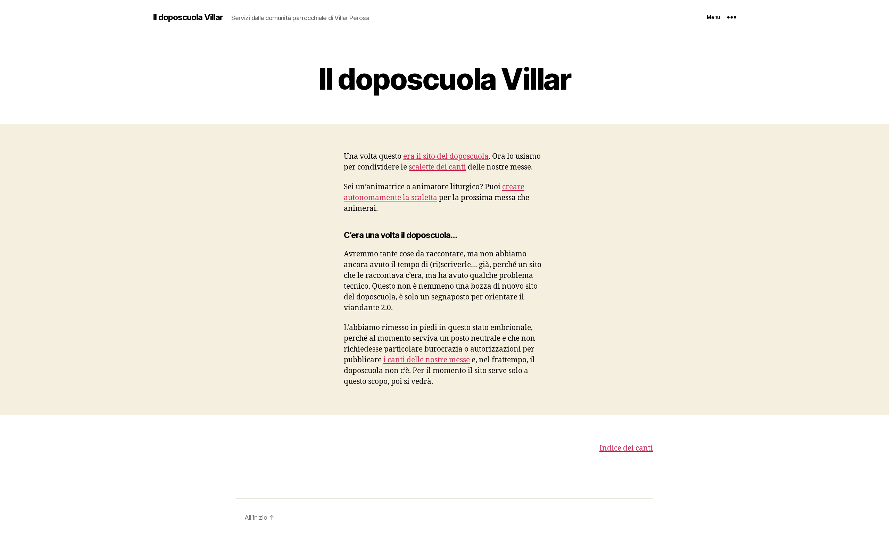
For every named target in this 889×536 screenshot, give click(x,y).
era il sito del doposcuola (446, 156)
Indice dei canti (626, 448)
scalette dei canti (437, 167)
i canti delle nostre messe (426, 360)
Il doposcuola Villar (188, 17)
